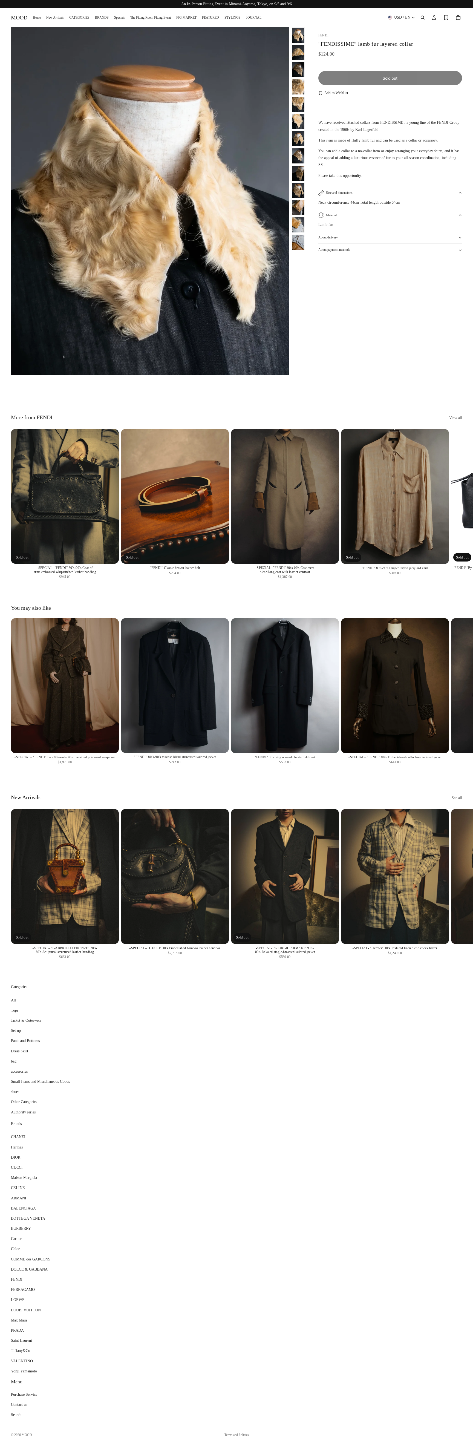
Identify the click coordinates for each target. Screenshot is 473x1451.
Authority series (23, 1112)
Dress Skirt (19, 1051)
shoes (15, 1092)
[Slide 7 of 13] (298, 138)
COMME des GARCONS (30, 1259)
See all (457, 798)
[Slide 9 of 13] (298, 173)
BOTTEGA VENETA (28, 1218)
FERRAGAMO (23, 1290)
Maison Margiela (24, 1178)
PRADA (17, 1330)
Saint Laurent (21, 1340)
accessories (19, 1071)
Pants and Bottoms (25, 1041)
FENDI (16, 1279)
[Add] (330, 555)
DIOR (15, 1157)
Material (331, 215)
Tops (14, 1010)
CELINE (18, 1188)
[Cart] (458, 17)
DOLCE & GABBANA (29, 1269)
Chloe (15, 1249)
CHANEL (19, 1137)
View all (455, 418)
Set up (16, 1031)
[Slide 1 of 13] (298, 35)
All (13, 1000)
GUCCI (17, 1167)
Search (16, 1415)
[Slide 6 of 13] (298, 121)
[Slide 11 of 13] (298, 207)
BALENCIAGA (23, 1208)
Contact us (19, 1405)
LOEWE (18, 1300)
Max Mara (19, 1320)
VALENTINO (22, 1361)
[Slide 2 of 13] (298, 52)
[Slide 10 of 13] (298, 190)
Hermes (17, 1147)
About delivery (328, 238)
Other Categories (24, 1102)
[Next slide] (456, 388)
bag (13, 1061)
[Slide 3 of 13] (298, 69)
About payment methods (334, 250)
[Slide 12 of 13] (298, 224)
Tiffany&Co (20, 1351)
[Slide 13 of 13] (298, 242)
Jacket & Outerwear (26, 1020)
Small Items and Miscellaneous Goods (40, 1081)
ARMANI (18, 1198)
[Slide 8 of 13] (298, 155)
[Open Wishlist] (446, 17)
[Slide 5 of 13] (298, 104)
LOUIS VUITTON (26, 1310)
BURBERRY (21, 1229)
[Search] (423, 17)
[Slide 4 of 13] (298, 86)
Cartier (16, 1239)
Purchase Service (24, 1394)
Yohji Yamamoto (24, 1371)
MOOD (27, 1435)
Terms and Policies (236, 1435)
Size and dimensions (339, 193)
